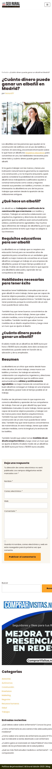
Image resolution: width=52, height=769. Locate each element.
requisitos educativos (35, 152)
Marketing (6, 695)
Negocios (6, 699)
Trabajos (6, 712)
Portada (5, 72)
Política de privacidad (12, 766)
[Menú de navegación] (47, 5)
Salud (4, 707)
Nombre (8, 481)
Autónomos (7, 683)
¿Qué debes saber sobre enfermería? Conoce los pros (26, 724)
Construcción (8, 687)
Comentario (10, 511)
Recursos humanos (10, 703)
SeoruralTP (9, 93)
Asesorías (6, 678)
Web (6, 501)
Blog (48, 766)
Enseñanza (6, 691)
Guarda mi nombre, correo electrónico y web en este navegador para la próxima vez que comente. (25, 547)
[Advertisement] (26, 36)
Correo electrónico (13, 491)
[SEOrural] (11, 5)
